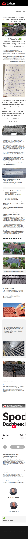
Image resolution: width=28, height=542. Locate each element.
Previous (18, 11)
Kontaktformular (18, 532)
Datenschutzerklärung (11, 532)
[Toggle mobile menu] (25, 3)
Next (23, 11)
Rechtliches (22, 531)
